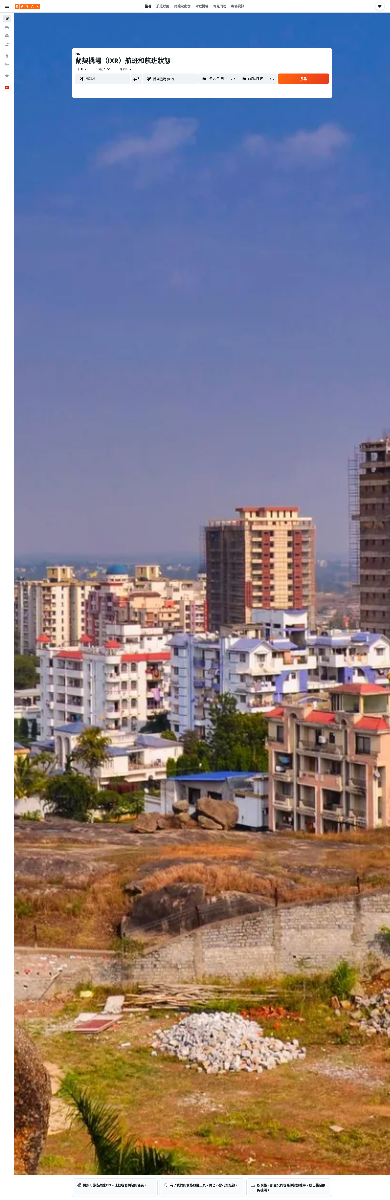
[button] (6, 6)
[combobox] (82, 69)
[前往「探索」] (7, 56)
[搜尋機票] (7, 19)
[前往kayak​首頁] (27, 6)
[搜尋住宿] (7, 27)
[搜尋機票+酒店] (7, 44)
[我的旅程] (7, 76)
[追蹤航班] (7, 64)
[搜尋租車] (7, 36)
